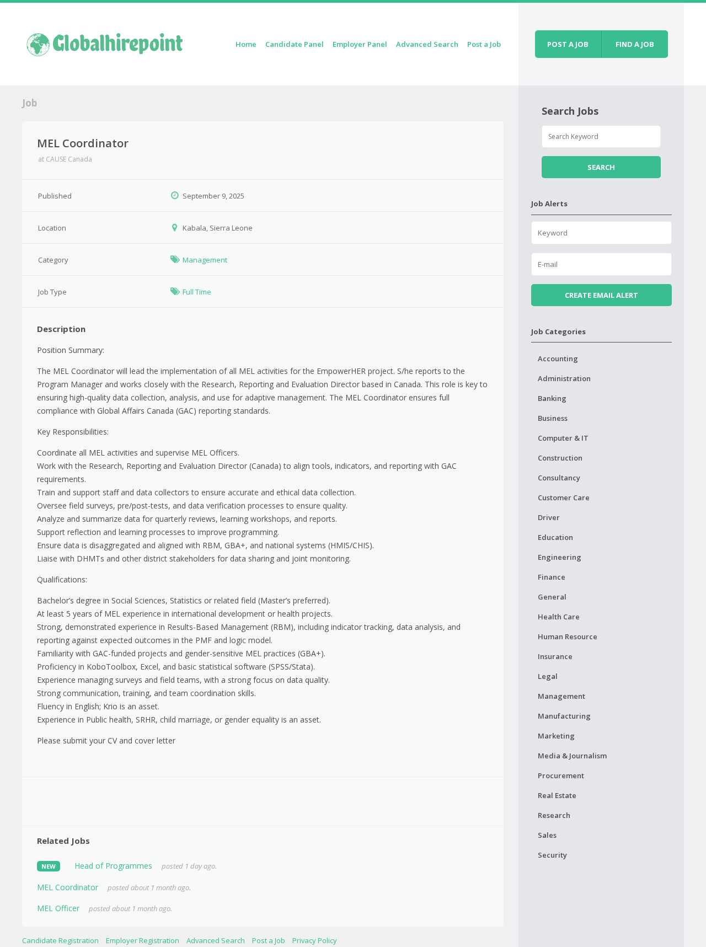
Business (553, 418)
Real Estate (557, 795)
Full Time (197, 292)
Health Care (559, 617)
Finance (551, 577)
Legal (548, 676)
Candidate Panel (294, 44)
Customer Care (564, 497)
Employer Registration (142, 940)
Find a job (635, 44)
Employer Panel (360, 44)
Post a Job (484, 44)
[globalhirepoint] (105, 42)
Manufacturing (564, 716)
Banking (552, 398)
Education (555, 537)
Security (552, 855)
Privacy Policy (314, 940)
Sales (547, 835)
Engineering (559, 557)
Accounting (558, 358)
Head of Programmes (113, 865)
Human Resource (567, 636)
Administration (564, 378)
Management (205, 260)
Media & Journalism (572, 756)
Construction (560, 458)
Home (246, 44)
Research (554, 815)
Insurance (555, 656)
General (552, 597)
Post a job (568, 44)
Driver (549, 517)
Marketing (556, 736)
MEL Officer (58, 908)
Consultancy (559, 478)
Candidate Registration (60, 940)
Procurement (561, 775)
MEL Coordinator (67, 887)
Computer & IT (563, 438)
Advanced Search (427, 44)
